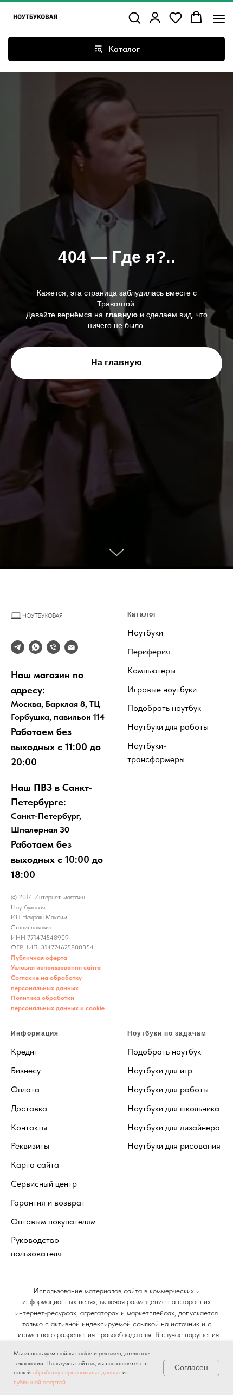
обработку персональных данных (77, 1372)
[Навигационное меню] (219, 18)
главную (121, 759)
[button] (134, 17)
